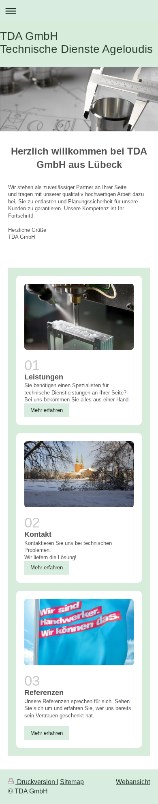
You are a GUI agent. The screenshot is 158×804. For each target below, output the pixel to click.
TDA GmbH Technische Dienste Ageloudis (76, 42)
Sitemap (72, 781)
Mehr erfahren (46, 410)
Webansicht (133, 781)
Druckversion (36, 781)
